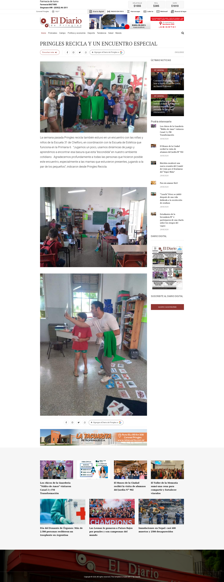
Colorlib (137, 577)
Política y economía (76, 33)
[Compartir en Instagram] (73, 52)
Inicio (44, 33)
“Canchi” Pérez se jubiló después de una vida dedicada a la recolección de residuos (171, 198)
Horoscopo (135, 11)
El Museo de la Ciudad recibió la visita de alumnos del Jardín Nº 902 (171, 149)
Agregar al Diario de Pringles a (106, 52)
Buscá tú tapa (180, 11)
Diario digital (98, 11)
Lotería (150, 11)
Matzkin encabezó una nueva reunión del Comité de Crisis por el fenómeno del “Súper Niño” (171, 167)
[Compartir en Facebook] (67, 52)
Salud (110, 33)
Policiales (52, 33)
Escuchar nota (48, 52)
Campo (62, 33)
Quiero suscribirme (167, 307)
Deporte (91, 33)
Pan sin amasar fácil (169, 183)
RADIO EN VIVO (117, 11)
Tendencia (101, 33)
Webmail (164, 11)
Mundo (118, 33)
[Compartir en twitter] (79, 52)
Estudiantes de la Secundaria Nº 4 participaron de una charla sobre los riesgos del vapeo (172, 220)
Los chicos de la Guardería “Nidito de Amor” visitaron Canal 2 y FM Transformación (172, 130)
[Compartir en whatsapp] (85, 52)
